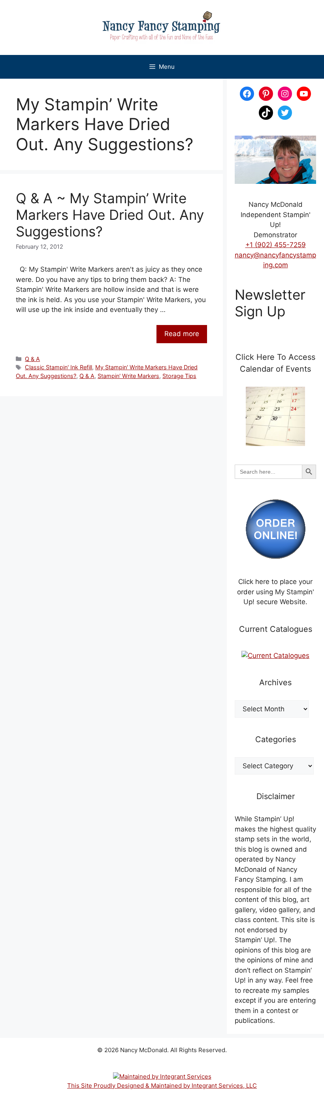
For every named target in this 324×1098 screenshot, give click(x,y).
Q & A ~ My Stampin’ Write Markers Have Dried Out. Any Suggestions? (110, 215)
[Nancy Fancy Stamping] (162, 27)
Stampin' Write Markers (128, 375)
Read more (181, 334)
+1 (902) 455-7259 (275, 245)
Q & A (32, 358)
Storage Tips (179, 375)
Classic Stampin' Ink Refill (58, 367)
